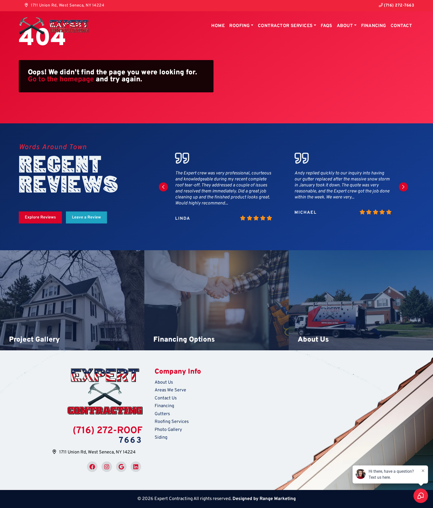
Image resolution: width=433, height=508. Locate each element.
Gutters (162, 414)
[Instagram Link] (106, 466)
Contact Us (166, 398)
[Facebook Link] (92, 466)
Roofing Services (172, 422)
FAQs (326, 26)
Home (218, 26)
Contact (401, 26)
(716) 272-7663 (398, 5)
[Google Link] (121, 466)
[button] (72, 300)
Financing (373, 26)
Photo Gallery (168, 430)
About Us (164, 382)
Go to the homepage (61, 79)
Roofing (239, 26)
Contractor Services (285, 26)
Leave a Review (86, 217)
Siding (161, 437)
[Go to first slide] (403, 186)
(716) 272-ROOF (108, 431)
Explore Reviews (40, 217)
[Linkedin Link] (136, 466)
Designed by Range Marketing (264, 499)
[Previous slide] (163, 186)
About (345, 26)
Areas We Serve (170, 390)
